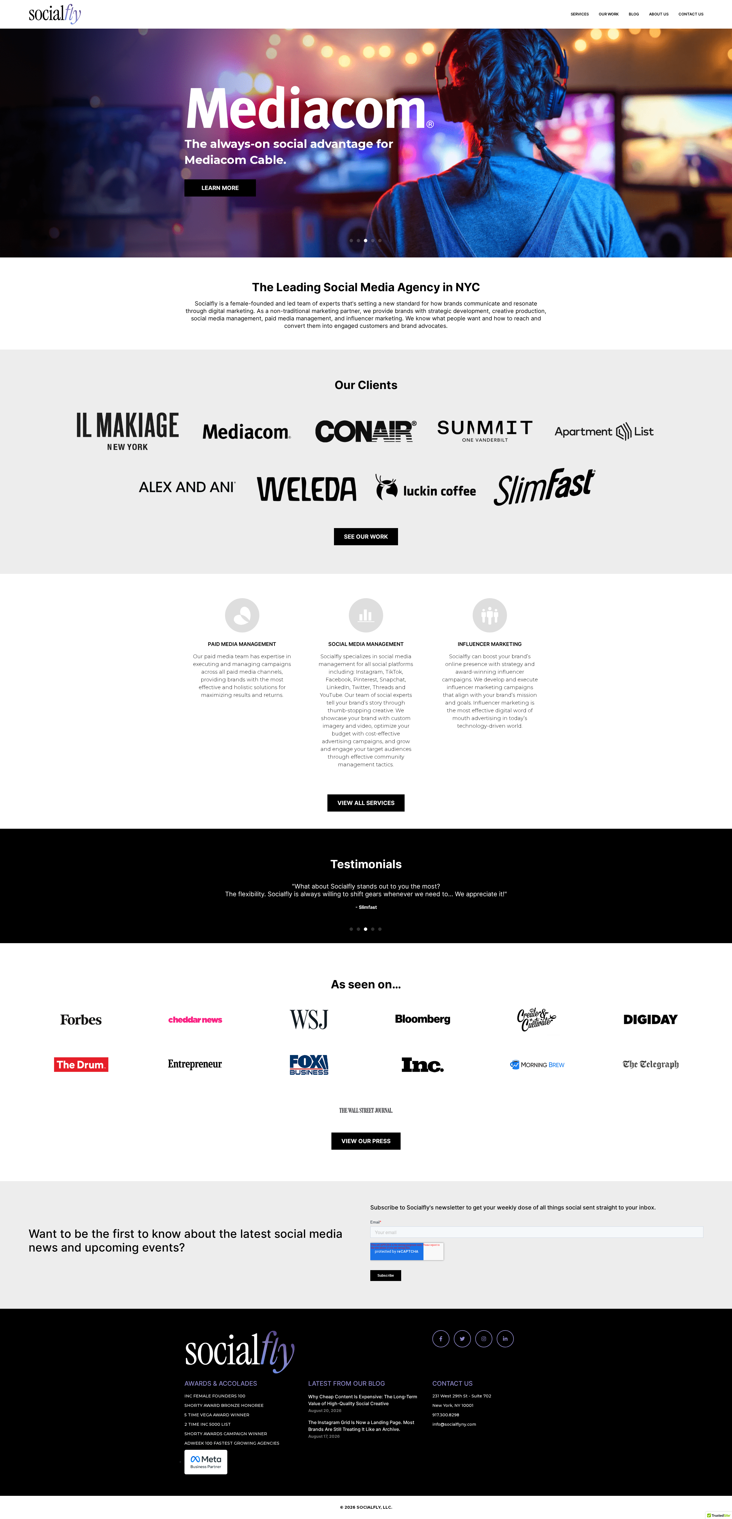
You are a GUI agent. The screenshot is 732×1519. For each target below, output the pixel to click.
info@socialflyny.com (454, 1424)
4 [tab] (373, 240)
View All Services (366, 803)
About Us (659, 14)
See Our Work (366, 536)
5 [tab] (380, 240)
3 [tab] (365, 240)
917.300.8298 (445, 1414)
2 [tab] (358, 240)
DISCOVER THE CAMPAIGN (232, 187)
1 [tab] (351, 240)
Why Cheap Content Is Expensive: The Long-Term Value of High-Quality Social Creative (362, 1400)
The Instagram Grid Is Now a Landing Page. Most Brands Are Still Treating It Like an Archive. (361, 1425)
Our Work (609, 14)
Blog (634, 14)
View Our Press (366, 1141)
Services (580, 14)
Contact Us (691, 14)
